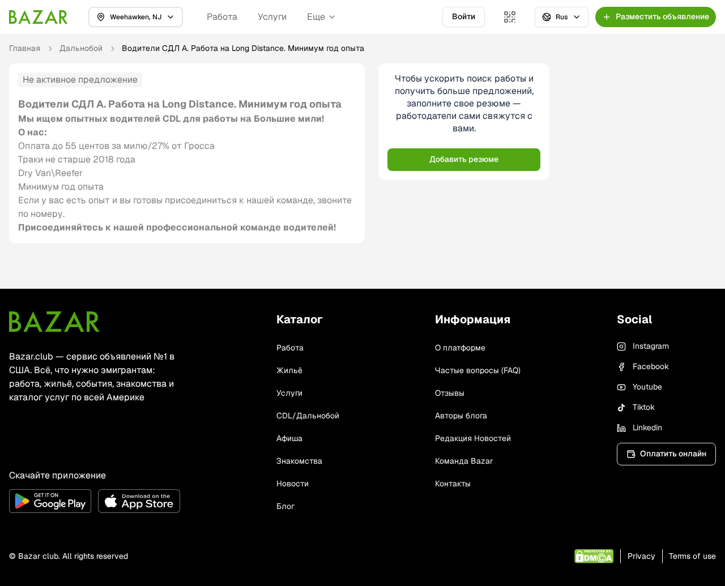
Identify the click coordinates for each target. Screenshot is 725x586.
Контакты (453, 483)
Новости (292, 483)
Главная (24, 48)
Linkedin (647, 427)
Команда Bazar (464, 461)
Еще (316, 17)
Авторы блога (461, 415)
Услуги (272, 17)
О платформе (460, 348)
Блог (285, 506)
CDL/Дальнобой (307, 415)
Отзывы (449, 393)
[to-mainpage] (54, 321)
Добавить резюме (463, 159)
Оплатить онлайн (673, 453)
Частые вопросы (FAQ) (478, 370)
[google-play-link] (50, 501)
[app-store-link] (139, 501)
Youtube (647, 387)
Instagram (651, 346)
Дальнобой (81, 48)
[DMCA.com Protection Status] (593, 556)
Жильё (289, 370)
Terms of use (692, 556)
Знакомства (299, 461)
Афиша (289, 438)
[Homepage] (38, 17)
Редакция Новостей (473, 438)
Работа (222, 17)
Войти (463, 16)
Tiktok (644, 407)
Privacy (641, 556)
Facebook (651, 366)
